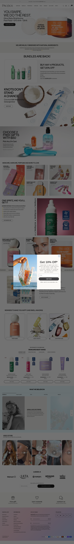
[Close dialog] (59, 256)
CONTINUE (49, 279)
